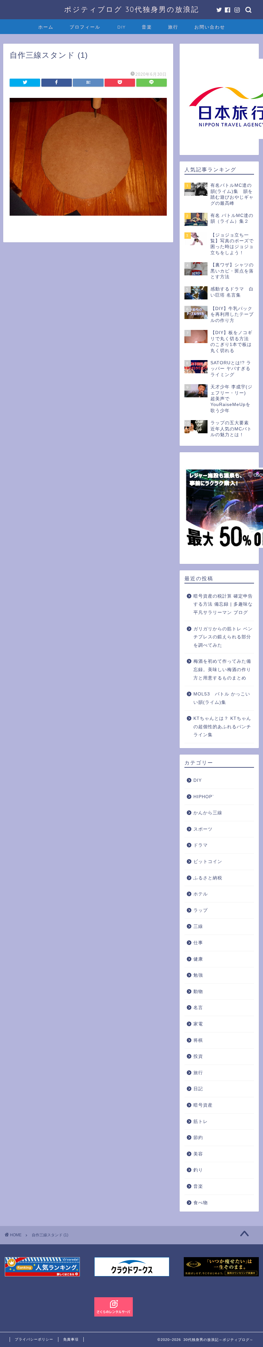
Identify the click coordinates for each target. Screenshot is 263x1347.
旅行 (173, 27)
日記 (198, 1088)
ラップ (200, 910)
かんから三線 (207, 812)
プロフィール (85, 27)
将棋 (198, 1040)
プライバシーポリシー (34, 1339)
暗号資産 (203, 1105)
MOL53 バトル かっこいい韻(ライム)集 (221, 698)
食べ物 (200, 1202)
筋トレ (200, 1121)
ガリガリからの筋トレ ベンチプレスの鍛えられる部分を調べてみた (223, 637)
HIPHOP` (203, 796)
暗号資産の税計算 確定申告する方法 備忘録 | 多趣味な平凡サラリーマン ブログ (223, 604)
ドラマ (200, 845)
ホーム (46, 27)
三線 (198, 926)
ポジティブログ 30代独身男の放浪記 (131, 9)
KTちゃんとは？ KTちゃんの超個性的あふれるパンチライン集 (222, 726)
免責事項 (71, 1339)
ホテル (200, 894)
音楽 (147, 27)
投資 (198, 1056)
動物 (198, 991)
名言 (198, 1007)
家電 (198, 1024)
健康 (198, 959)
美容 (198, 1154)
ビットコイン (207, 861)
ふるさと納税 (207, 878)
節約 (198, 1137)
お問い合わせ (209, 27)
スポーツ (203, 829)
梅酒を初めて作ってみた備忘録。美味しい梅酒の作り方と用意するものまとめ (222, 669)
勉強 (198, 975)
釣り (198, 1170)
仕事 (198, 942)
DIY (121, 27)
